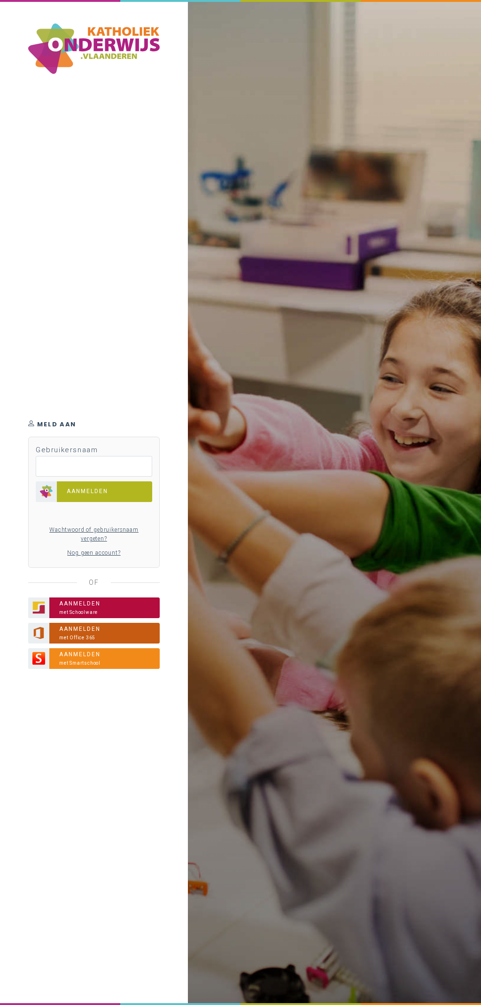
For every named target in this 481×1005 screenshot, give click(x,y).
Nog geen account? (93, 553)
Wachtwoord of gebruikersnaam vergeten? (94, 534)
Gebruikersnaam (67, 450)
